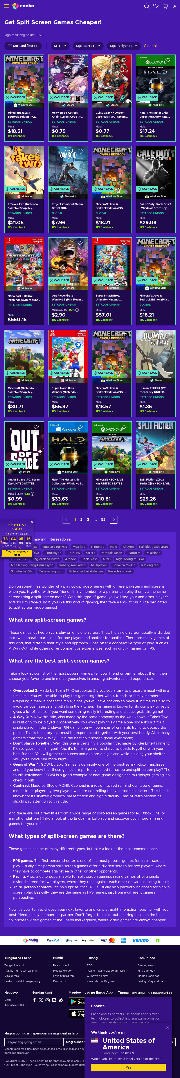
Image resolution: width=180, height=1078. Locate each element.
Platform (134, 553)
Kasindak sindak (120, 571)
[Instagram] (47, 1000)
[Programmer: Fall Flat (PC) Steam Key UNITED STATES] (155, 350)
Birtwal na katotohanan (86, 571)
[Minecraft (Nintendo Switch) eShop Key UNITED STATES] (24, 350)
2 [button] (81, 519)
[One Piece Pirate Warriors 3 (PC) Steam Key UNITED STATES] (68, 258)
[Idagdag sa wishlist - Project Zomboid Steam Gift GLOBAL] (80, 153)
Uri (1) (58, 45)
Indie (113, 546)
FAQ (90, 965)
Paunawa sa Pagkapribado (51, 1065)
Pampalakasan (111, 553)
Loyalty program (64, 976)
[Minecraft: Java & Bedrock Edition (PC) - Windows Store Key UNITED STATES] (111, 350)
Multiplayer (99, 565)
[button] (113, 520)
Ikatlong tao (149, 565)
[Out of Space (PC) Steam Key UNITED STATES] (24, 442)
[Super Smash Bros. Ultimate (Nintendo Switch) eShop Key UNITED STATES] (111, 258)
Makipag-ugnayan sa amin (21, 970)
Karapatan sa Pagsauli (101, 981)
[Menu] (6, 6)
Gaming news (146, 965)
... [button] (95, 519)
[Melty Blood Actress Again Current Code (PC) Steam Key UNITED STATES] (68, 75)
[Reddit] (61, 1000)
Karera (90, 553)
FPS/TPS (73, 553)
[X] (41, 1000)
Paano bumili (61, 965)
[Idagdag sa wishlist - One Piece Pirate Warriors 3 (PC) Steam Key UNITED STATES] (80, 245)
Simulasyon (53, 553)
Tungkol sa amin (14, 965)
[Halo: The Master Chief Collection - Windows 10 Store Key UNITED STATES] (68, 442)
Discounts (59, 981)
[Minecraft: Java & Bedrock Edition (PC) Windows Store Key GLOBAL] (155, 258)
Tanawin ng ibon (51, 571)
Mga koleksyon (62, 970)
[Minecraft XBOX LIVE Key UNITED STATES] (111, 442)
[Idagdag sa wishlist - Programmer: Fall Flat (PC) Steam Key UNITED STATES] (168, 337)
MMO (107, 559)
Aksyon (128, 546)
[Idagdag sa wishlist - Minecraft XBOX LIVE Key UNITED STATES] (124, 429)
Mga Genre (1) (86, 45)
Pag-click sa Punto (45, 559)
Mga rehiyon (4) (121, 45)
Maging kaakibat (148, 976)
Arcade (70, 559)
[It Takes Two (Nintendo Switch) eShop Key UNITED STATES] (24, 167)
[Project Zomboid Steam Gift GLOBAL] (68, 167)
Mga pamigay (146, 970)
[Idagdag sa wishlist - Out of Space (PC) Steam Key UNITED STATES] (36, 429)
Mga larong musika (130, 559)
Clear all (151, 46)
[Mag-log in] (175, 6)
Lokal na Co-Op (124, 565)
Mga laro (79, 546)
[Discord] (54, 1000)
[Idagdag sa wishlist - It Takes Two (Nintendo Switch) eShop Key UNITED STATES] (36, 153)
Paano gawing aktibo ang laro (106, 970)
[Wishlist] (156, 6)
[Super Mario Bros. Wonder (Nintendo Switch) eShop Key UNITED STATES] (68, 350)
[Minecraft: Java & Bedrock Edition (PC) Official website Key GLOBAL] (111, 167)
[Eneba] (23, 6)
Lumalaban (19, 559)
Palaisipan (153, 553)
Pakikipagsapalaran (153, 546)
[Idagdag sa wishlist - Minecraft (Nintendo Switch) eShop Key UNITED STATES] (36, 337)
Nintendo (97, 546)
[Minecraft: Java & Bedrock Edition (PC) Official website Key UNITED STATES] (24, 75)
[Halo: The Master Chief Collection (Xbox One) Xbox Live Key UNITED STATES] (155, 75)
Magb (8, 1000)
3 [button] (88, 519)
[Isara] (167, 1028)
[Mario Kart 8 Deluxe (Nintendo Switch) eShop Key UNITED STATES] (24, 258)
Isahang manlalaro (72, 565)
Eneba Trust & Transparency (22, 981)
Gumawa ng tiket (97, 976)
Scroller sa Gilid (22, 571)
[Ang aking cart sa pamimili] (165, 6)
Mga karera (11, 976)
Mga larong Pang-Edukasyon (32, 565)
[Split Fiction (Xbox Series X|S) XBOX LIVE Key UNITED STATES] (155, 442)
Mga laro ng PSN (54, 546)
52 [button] (103, 519)
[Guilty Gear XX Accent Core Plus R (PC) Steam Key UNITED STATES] (111, 75)
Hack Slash (89, 559)
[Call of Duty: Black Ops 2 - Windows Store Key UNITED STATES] (155, 167)
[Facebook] (34, 1000)
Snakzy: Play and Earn (152, 981)
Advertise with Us (15, 1005)
